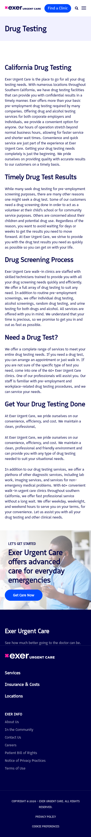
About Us (12, 722)
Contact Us (13, 737)
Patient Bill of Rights (21, 753)
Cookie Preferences (45, 826)
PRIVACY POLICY (45, 816)
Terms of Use (15, 768)
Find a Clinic (58, 8)
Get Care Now (23, 595)
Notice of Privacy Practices (25, 760)
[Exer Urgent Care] (30, 657)
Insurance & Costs (22, 684)
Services (12, 672)
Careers (11, 745)
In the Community (19, 729)
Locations (14, 696)
